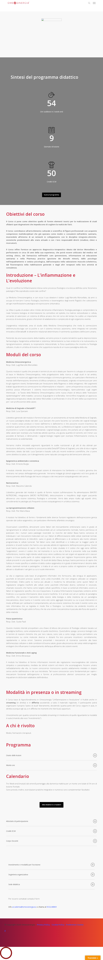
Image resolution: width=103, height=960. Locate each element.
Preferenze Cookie (74, 925)
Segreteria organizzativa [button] (18, 874)
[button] (94, 3)
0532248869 (52, 907)
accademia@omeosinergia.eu (24, 907)
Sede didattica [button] (14, 884)
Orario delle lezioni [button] (13, 755)
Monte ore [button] (10, 765)
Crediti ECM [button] (11, 831)
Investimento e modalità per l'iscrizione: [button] (24, 864)
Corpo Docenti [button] (12, 841)
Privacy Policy (43, 925)
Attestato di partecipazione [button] (17, 821)
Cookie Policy (58, 925)
